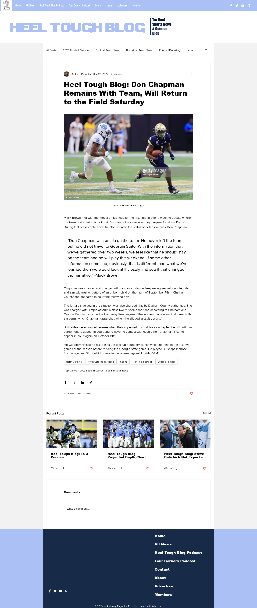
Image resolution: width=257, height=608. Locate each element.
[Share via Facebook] (65, 382)
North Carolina (74, 361)
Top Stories (71, 370)
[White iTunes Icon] (249, 6)
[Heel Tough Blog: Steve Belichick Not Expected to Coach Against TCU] (185, 434)
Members (163, 594)
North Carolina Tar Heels (101, 361)
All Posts (51, 50)
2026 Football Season (76, 50)
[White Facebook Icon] (50, 591)
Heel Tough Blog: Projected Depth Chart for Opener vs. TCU (127, 455)
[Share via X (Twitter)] (74, 382)
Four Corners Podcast (175, 561)
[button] (206, 50)
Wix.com (156, 606)
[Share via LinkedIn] (82, 382)
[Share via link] (91, 382)
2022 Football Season (91, 370)
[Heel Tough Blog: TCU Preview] (72, 434)
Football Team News (107, 50)
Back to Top (5, 592)
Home (160, 536)
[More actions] (191, 74)
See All (207, 413)
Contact (162, 569)
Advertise (164, 586)
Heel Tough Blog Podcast (178, 553)
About (160, 578)
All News (163, 544)
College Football (166, 361)
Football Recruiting (169, 50)
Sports (123, 361)
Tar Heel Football (142, 361)
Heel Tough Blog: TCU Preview (69, 455)
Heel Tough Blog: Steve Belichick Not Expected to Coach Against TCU (184, 455)
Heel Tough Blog (77, 28)
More (190, 50)
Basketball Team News (139, 50)
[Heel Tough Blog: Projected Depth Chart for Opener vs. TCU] (128, 434)
